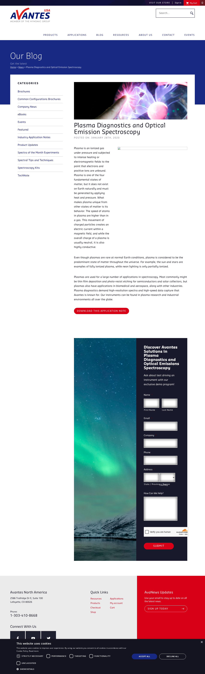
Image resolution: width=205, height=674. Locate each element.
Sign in (178, 3)
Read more (34, 651)
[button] (72, 669)
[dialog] (102, 656)
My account (116, 603)
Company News (27, 107)
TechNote (23, 175)
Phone (147, 453)
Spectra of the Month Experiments (38, 153)
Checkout (95, 608)
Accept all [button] (144, 656)
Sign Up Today (158, 609)
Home (13, 67)
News (21, 67)
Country (164, 485)
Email (148, 418)
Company (150, 435)
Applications (77, 35)
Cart (112, 608)
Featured (23, 130)
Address (149, 470)
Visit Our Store (159, 3)
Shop (93, 612)
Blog (99, 35)
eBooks (22, 114)
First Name (149, 410)
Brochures (24, 91)
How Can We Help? (154, 493)
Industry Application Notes (34, 137)
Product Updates (28, 145)
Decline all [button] (173, 656)
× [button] (201, 642)
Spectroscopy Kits (29, 168)
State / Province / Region (151, 484)
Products (50, 35)
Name (148, 395)
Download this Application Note (101, 311)
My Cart (196, 3)
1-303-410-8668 (23, 614)
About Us (145, 35)
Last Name (167, 410)
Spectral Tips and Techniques (35, 160)
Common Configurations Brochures (39, 99)
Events (189, 35)
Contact (168, 35)
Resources (121, 35)
